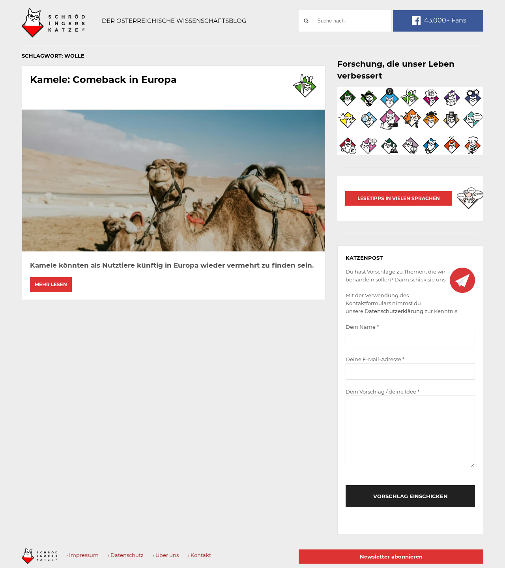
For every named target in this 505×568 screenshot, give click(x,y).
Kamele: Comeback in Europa (103, 79)
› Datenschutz (126, 555)
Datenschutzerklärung (394, 311)
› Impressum (82, 555)
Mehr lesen (51, 284)
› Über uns (166, 555)
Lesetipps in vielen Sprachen (398, 198)
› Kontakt (199, 555)
